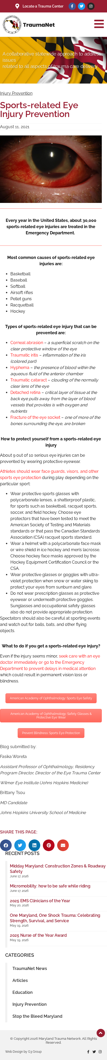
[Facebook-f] (72, 6)
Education (22, 992)
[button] (6, 845)
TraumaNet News (29, 968)
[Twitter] (81, 6)
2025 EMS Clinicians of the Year (40, 900)
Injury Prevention (16, 93)
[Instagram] (91, 6)
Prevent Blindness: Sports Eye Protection (51, 733)
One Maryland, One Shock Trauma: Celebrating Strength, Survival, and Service (55, 918)
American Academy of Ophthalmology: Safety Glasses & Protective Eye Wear (51, 715)
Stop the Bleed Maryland (37, 1016)
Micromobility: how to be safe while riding (50, 886)
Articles (20, 980)
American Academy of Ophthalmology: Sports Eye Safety (51, 698)
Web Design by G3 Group (23, 1052)
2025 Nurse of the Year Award (38, 935)
